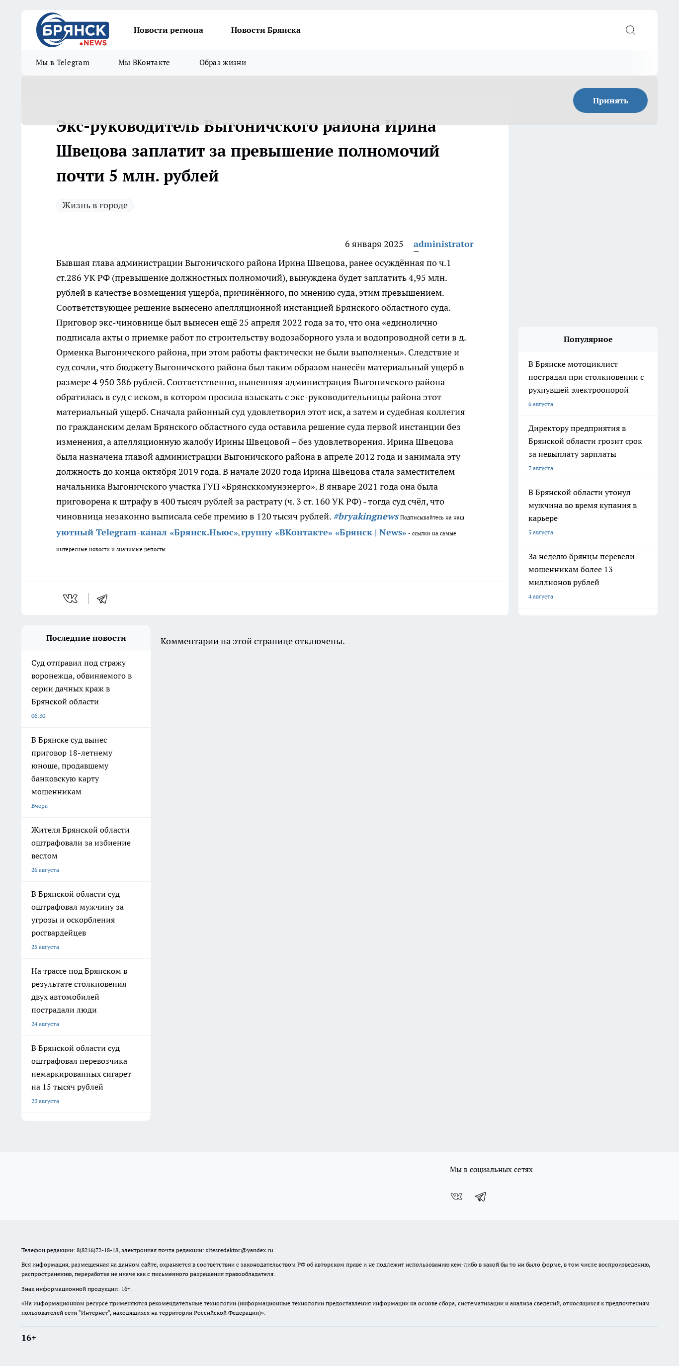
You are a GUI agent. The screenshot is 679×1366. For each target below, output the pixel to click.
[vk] (71, 598)
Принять (610, 100)
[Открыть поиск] (630, 30)
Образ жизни (222, 62)
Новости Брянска (266, 30)
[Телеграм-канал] (481, 1196)
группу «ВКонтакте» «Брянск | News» (324, 532)
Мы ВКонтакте (144, 62)
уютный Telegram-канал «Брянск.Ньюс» (147, 532)
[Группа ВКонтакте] (456, 1196)
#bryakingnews (365, 516)
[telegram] (105, 598)
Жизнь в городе (95, 205)
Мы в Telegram (62, 62)
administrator (444, 244)
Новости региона (168, 30)
